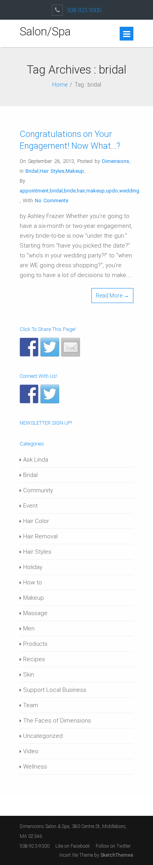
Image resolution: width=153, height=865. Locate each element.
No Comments (51, 200)
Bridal (32, 171)
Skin (28, 674)
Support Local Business (54, 689)
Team (30, 705)
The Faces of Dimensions (57, 720)
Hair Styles (52, 171)
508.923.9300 (84, 10)
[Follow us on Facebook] (29, 393)
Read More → (112, 295)
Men (29, 628)
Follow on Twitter (114, 846)
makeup (95, 191)
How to (32, 582)
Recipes (34, 659)
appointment (34, 191)
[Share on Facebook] (29, 347)
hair (81, 191)
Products (35, 643)
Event (30, 505)
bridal (56, 191)
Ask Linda (35, 459)
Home (59, 84)
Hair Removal (40, 536)
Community (38, 490)
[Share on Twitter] (49, 347)
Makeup (75, 171)
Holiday (32, 567)
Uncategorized (43, 735)
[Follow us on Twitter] (49, 393)
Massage (35, 613)
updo (112, 191)
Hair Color (36, 521)
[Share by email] (70, 347)
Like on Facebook (72, 846)
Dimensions (115, 161)
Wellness (35, 766)
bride (70, 191)
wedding (129, 191)
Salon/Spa (45, 31)
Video (30, 751)
